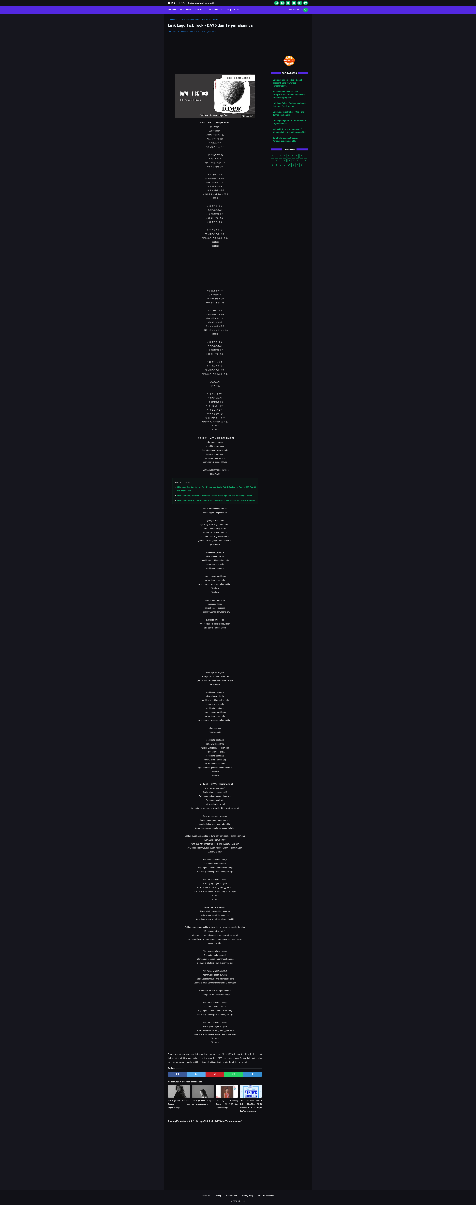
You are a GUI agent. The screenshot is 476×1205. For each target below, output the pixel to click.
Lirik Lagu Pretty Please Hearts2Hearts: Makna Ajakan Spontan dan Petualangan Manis (214, 496)
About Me (206, 1196)
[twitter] (287, 3)
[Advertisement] (215, 53)
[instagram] (299, 3)
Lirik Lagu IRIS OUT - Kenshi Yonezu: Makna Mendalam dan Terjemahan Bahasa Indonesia (216, 500)
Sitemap (218, 1196)
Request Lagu (233, 10)
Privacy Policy (247, 1196)
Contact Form (231, 1196)
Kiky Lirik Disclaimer (266, 1196)
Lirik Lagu (185, 10)
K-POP (198, 10)
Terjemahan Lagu (215, 10)
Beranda (172, 10)
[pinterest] (215, 1074)
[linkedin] (305, 3)
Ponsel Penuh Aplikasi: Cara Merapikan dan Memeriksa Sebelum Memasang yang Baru (289, 94)
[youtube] (293, 3)
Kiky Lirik (176, 3)
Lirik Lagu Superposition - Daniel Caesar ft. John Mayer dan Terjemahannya (287, 83)
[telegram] (252, 1074)
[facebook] (282, 3)
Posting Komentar (209, 31)
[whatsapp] (276, 3)
